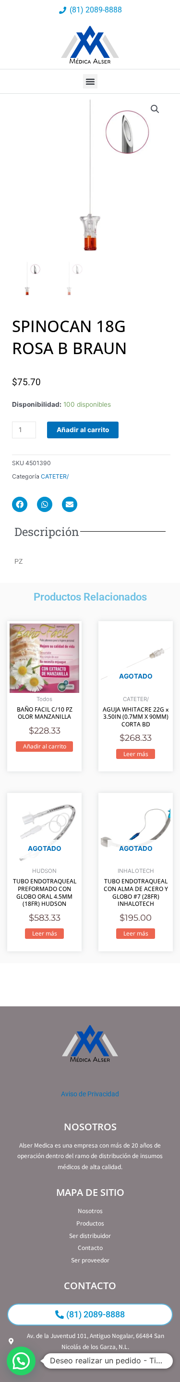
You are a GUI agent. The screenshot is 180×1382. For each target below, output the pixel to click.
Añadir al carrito (83, 430)
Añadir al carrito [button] (44, 746)
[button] (90, 81)
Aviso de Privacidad (90, 1094)
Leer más (135, 754)
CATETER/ (55, 476)
